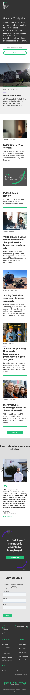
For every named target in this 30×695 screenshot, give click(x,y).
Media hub (5, 671)
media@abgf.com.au (21, 674)
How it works (22, 648)
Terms (17, 691)
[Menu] (25, 3)
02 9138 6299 (6, 654)
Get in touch (6, 639)
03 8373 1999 (6, 647)
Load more (15, 432)
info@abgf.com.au (7, 660)
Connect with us (20, 626)
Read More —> (7, 516)
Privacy (13, 691)
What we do (22, 644)
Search (15, 53)
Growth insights (23, 656)
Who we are (22, 652)
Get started (15, 557)
